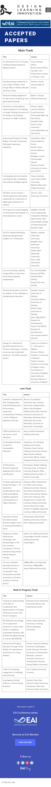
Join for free (25, 742)
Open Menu (48, 10)
